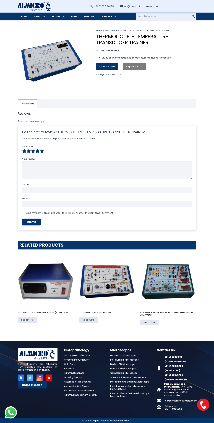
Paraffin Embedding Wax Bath (80, 394)
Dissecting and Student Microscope (129, 381)
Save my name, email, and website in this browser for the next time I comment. (70, 212)
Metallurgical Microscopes (124, 359)
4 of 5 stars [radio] (37, 151)
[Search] (193, 16)
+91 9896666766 (174, 375)
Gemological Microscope (124, 373)
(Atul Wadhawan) (175, 361)
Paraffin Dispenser (74, 373)
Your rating (29, 146)
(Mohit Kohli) (172, 370)
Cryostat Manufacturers (77, 359)
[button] (81, 33)
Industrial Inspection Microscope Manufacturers (128, 388)
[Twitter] (30, 378)
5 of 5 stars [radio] (42, 151)
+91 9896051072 (174, 357)
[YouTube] (49, 378)
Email (26, 198)
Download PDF (107, 66)
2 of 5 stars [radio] (28, 151)
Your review (29, 159)
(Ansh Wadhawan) (176, 379)
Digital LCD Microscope (122, 364)
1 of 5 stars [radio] (24, 151)
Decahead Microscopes (123, 368)
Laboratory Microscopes (123, 355)
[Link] (34, 6)
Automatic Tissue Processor (79, 390)
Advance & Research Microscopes (129, 377)
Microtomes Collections (77, 355)
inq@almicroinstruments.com (181, 400)
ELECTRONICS (110, 30)
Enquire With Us (134, 66)
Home (99, 30)
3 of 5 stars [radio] (33, 151)
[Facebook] (21, 378)
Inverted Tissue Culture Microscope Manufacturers (129, 395)
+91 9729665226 (174, 366)
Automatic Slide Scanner (77, 381)
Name (26, 184)
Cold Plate (69, 364)
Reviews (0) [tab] (27, 103)
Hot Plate (69, 368)
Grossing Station (73, 377)
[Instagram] (40, 378)
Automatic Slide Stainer (77, 386)
